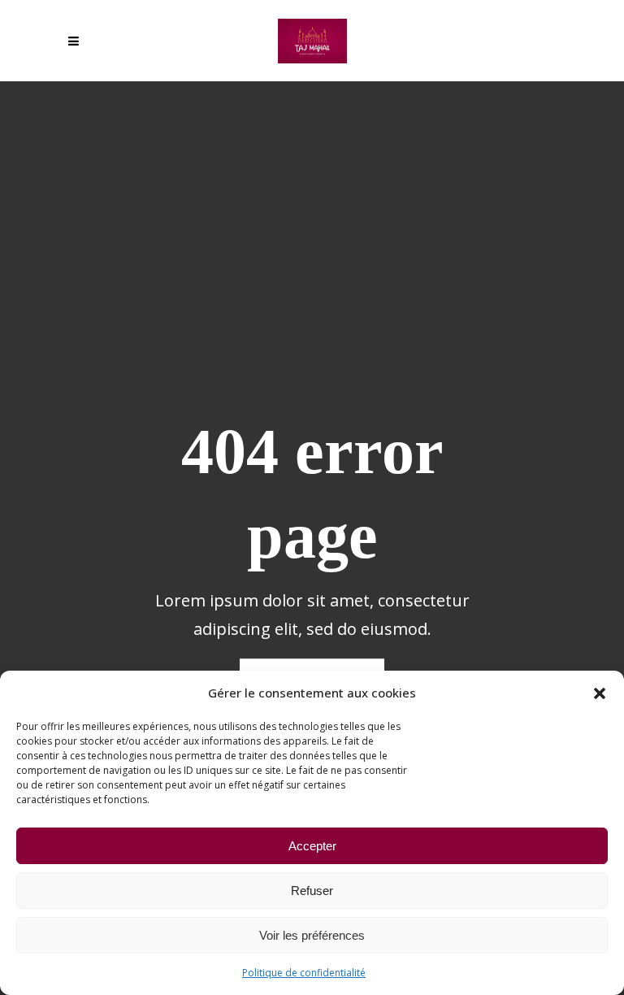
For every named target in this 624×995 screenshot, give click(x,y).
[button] (600, 693)
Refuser (312, 890)
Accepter (312, 846)
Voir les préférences (312, 935)
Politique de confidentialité (304, 973)
